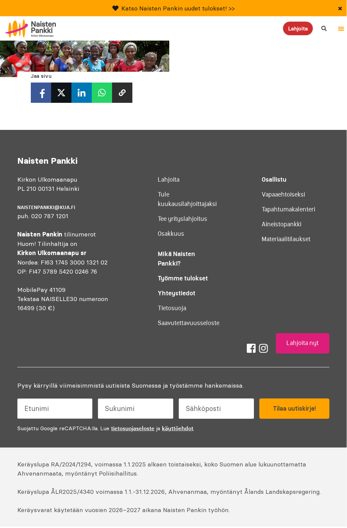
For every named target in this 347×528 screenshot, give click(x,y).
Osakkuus (171, 233)
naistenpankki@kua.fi (46, 207)
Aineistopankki (281, 224)
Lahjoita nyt (302, 343)
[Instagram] (263, 348)
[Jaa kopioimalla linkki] (122, 93)
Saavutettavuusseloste (188, 323)
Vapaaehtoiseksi (283, 194)
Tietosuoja (172, 308)
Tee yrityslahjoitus (182, 219)
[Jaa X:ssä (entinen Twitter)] (61, 93)
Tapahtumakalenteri (288, 209)
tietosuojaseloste (132, 428)
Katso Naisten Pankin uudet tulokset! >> (178, 8)
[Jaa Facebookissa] (41, 93)
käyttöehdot (177, 428)
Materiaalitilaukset (286, 239)
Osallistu (274, 179)
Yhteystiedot (176, 293)
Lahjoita (298, 28)
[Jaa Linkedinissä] (81, 93)
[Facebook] (251, 348)
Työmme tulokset (183, 278)
